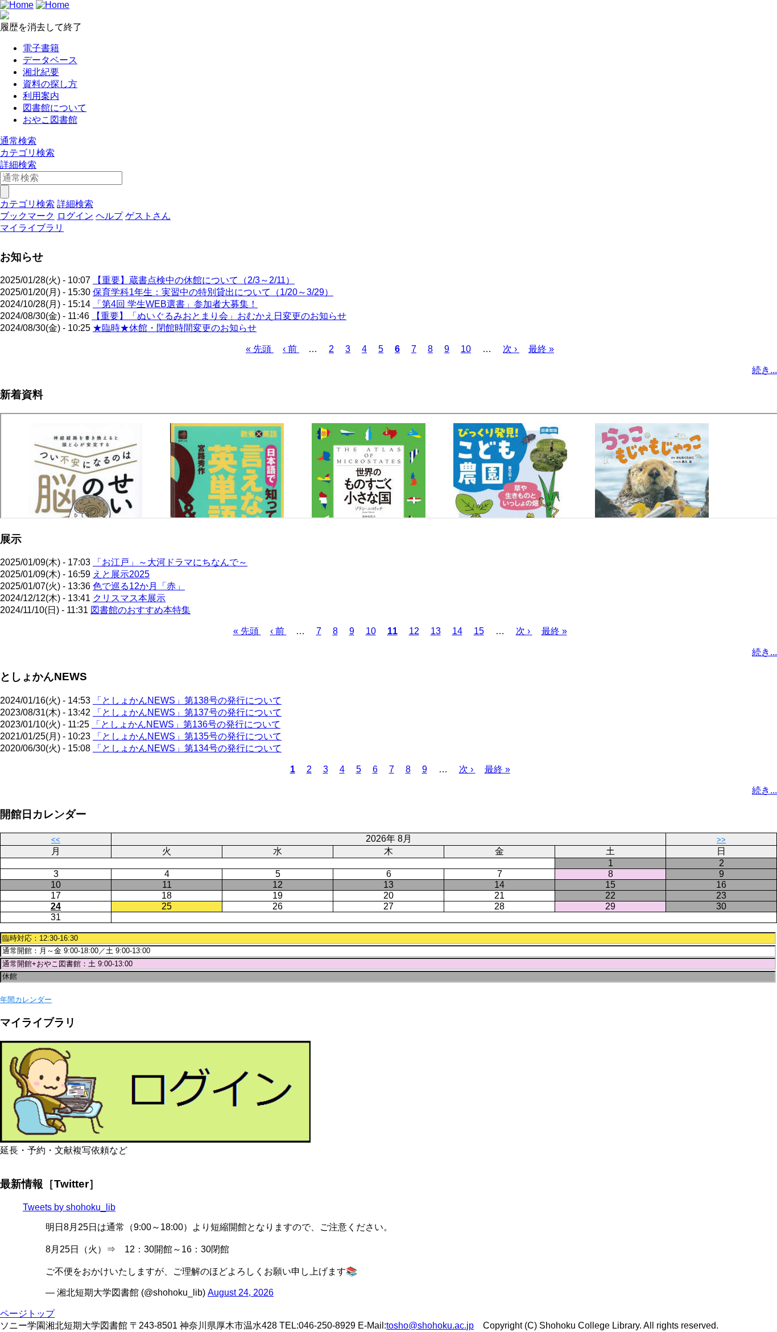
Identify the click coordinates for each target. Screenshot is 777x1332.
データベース (50, 60)
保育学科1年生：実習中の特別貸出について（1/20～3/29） (213, 292)
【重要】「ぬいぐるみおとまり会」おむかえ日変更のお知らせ (219, 316)
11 (392, 631)
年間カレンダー (26, 999)
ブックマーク (27, 216)
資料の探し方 (50, 84)
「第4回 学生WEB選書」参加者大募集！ (175, 304)
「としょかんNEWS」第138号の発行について (187, 700)
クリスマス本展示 (129, 598)
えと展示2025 (121, 574)
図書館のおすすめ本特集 (140, 610)
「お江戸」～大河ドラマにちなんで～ (170, 562)
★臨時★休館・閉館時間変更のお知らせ (175, 328)
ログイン (75, 216)
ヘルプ (109, 216)
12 (414, 631)
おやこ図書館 (50, 120)
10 (466, 349)
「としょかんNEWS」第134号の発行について (187, 748)
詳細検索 (18, 164)
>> (721, 839)
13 (436, 631)
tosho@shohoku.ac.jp (430, 1325)
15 (479, 631)
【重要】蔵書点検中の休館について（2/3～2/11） (194, 280)
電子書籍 (41, 48)
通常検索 (18, 141)
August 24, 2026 (241, 1292)
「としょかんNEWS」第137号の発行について (187, 712)
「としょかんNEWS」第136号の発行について (186, 724)
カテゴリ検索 (27, 153)
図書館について (54, 108)
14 (457, 631)
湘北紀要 (41, 72)
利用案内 (41, 96)
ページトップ (27, 1313)
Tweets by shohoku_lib (69, 1207)
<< (55, 839)
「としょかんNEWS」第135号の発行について (187, 736)
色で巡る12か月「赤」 (139, 586)
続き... (764, 370)
